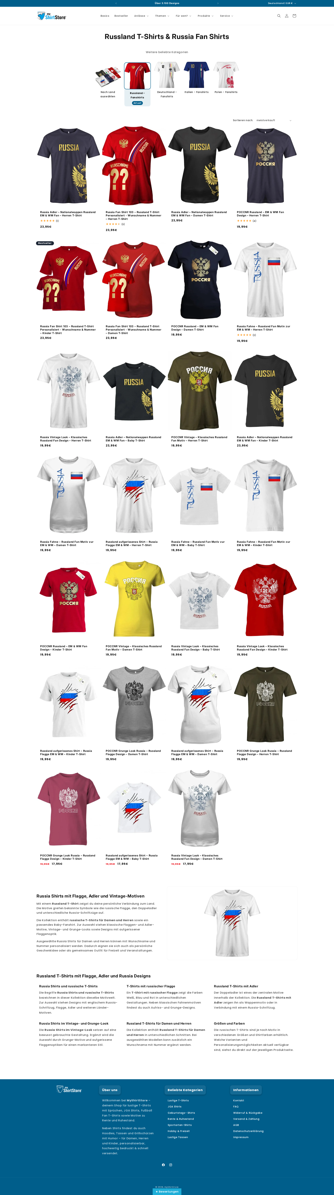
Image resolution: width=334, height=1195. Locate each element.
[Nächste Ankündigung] (218, 3)
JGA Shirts (175, 1106)
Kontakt (238, 1100)
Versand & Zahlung (246, 1119)
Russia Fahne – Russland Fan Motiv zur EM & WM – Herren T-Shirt (263, 328)
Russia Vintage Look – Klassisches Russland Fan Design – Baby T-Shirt (195, 648)
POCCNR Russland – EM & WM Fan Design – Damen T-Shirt (194, 328)
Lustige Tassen (178, 1137)
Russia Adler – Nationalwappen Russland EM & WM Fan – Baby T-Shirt (133, 439)
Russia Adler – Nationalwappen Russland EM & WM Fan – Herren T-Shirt (68, 213)
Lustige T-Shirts (178, 1100)
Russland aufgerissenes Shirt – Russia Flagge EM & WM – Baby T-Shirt (132, 857)
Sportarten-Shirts (180, 1125)
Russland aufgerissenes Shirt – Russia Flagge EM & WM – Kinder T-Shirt (66, 752)
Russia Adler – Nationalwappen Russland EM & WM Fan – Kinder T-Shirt (264, 439)
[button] (141, 15)
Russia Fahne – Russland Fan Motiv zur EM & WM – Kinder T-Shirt (263, 543)
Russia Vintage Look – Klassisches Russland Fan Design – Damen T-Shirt (197, 857)
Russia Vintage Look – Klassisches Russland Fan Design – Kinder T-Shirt (262, 648)
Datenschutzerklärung (248, 1131)
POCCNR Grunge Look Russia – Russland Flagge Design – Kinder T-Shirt (67, 857)
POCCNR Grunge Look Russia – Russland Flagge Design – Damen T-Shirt (133, 752)
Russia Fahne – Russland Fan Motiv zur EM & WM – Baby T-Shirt (198, 543)
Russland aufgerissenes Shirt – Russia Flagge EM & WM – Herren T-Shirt (132, 543)
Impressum (240, 1137)
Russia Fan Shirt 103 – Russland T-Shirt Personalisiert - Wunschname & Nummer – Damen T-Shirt (133, 330)
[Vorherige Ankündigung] (116, 3)
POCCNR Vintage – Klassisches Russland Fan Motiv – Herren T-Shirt (199, 439)
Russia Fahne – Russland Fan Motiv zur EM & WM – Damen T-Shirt (66, 543)
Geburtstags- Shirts (181, 1113)
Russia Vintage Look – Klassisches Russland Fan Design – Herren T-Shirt (65, 439)
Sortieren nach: (243, 120)
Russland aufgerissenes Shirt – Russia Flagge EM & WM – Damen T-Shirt (197, 752)
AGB (236, 1125)
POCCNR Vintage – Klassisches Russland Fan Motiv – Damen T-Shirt (134, 648)
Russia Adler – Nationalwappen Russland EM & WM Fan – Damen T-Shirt (199, 213)
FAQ (236, 1106)
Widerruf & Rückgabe (247, 1113)
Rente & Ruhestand (181, 1119)
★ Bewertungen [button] (167, 1192)
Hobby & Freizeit (179, 1131)
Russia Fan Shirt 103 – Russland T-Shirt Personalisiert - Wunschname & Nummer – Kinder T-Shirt (68, 330)
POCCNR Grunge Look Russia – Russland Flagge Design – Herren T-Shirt (264, 752)
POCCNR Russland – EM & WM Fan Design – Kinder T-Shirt (63, 648)
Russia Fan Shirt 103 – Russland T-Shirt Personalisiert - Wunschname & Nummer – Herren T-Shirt (133, 215)
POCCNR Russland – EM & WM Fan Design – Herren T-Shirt (260, 213)
